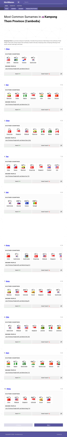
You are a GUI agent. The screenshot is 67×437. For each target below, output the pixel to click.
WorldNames (9, 2)
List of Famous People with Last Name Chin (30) (17, 336)
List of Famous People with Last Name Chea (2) (17, 68)
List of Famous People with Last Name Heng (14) (17, 408)
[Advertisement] (33, 33)
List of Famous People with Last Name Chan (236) (18, 140)
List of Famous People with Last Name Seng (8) (17, 301)
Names (6, 5)
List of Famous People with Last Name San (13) (17, 104)
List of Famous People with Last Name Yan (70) (17, 176)
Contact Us (59, 434)
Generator (12, 5)
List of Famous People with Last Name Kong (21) (17, 265)
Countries (19, 5)
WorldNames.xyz (19, 434)
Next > (48, 425)
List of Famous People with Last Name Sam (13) (17, 372)
